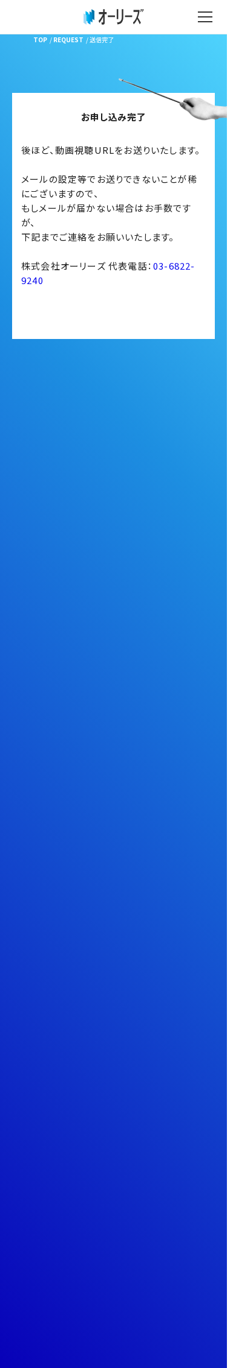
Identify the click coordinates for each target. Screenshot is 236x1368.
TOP (40, 39)
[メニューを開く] (205, 16)
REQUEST (68, 39)
